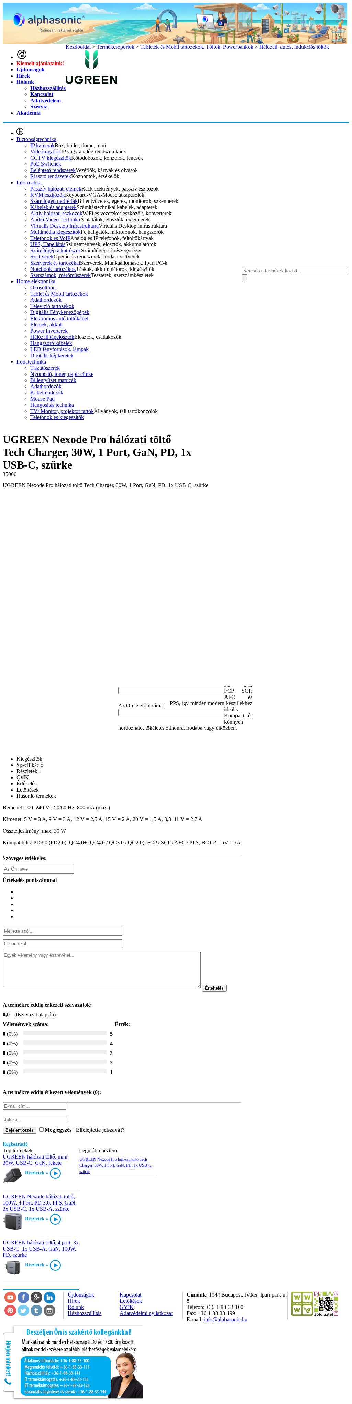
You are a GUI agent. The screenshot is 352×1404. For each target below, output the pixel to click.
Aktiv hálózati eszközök (56, 213)
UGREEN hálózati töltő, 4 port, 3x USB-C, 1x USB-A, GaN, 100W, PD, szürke (41, 1249)
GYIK (127, 1307)
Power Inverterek (49, 331)
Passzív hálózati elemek (55, 189)
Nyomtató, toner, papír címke (62, 374)
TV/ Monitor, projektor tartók (62, 411)
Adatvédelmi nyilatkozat (146, 1313)
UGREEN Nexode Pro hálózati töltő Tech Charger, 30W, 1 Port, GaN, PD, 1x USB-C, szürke (115, 1165)
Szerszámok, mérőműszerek (60, 275)
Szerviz (38, 107)
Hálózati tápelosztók (52, 337)
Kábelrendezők (46, 392)
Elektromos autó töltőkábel (59, 318)
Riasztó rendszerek (50, 176)
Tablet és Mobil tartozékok (59, 294)
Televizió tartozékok (52, 306)
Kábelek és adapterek (53, 207)
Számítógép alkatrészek (55, 250)
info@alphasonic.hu (226, 1319)
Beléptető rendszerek (53, 170)
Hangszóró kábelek (51, 343)
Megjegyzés (58, 1130)
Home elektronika (35, 281)
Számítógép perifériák (54, 201)
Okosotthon (43, 287)
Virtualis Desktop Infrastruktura (64, 226)
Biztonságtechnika (36, 139)
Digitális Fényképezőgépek (59, 312)
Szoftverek (42, 257)
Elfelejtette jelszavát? (100, 1130)
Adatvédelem (45, 100)
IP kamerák (42, 145)
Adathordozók (46, 300)
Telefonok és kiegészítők (57, 417)
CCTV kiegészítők (50, 158)
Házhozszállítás (48, 88)
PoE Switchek (45, 164)
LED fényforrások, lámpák (59, 349)
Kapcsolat (41, 94)
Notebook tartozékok (53, 269)
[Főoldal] (21, 57)
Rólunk (25, 82)
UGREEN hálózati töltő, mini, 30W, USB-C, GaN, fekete (36, 1160)
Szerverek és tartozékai (55, 263)
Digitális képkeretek (52, 355)
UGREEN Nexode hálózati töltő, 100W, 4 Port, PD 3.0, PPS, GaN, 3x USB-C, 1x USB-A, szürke (40, 1203)
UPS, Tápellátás (47, 244)
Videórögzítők (45, 151)
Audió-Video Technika (55, 219)
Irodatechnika (31, 362)
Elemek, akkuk (46, 324)
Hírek (23, 76)
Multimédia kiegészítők (55, 232)
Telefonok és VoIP (50, 238)
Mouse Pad (42, 399)
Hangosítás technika (52, 405)
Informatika (29, 182)
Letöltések (131, 1301)
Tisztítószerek (45, 368)
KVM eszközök (47, 195)
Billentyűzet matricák (53, 380)
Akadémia (28, 113)
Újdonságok (30, 69)
